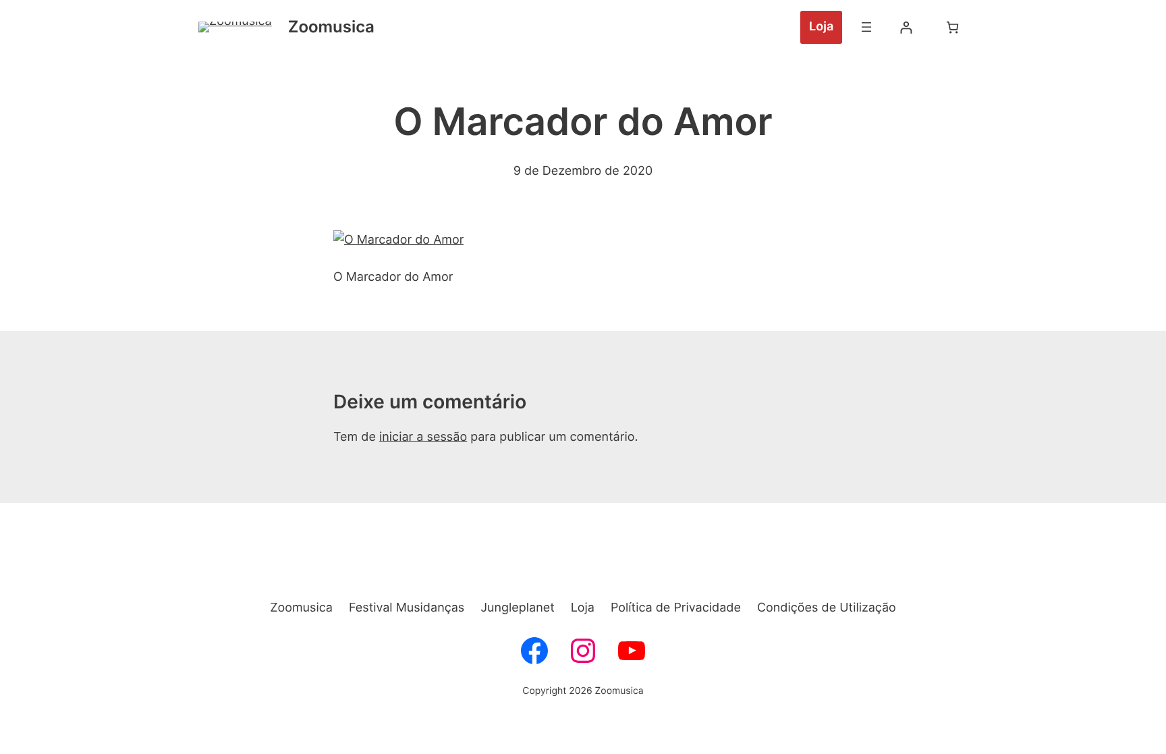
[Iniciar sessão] (906, 27)
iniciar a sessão (423, 437)
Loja (821, 27)
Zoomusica (331, 26)
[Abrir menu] (866, 27)
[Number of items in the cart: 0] (952, 27)
